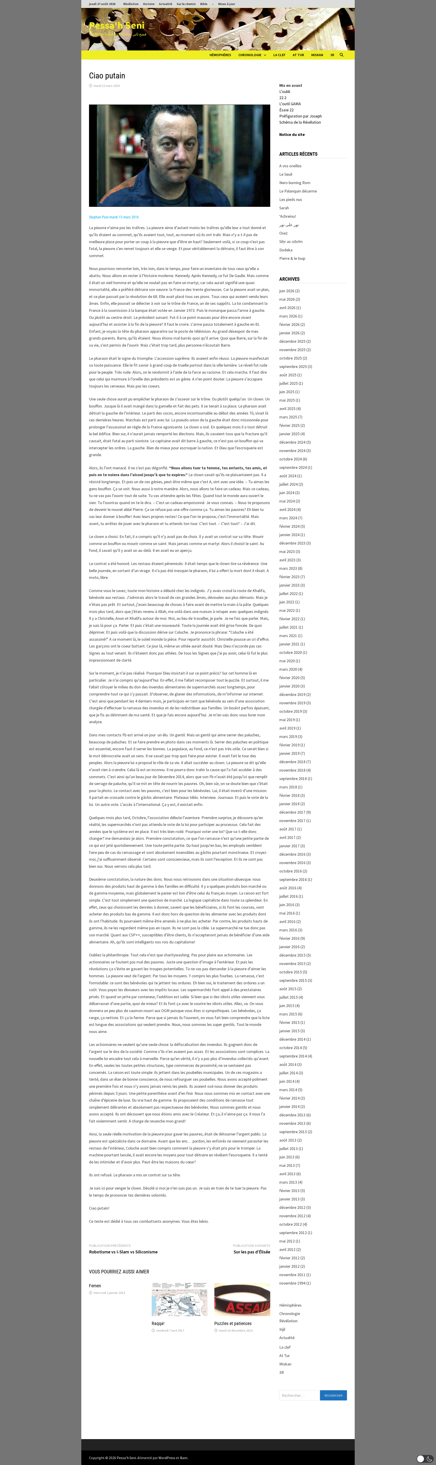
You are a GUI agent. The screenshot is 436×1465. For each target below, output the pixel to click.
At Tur (298, 54)
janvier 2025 (289, 433)
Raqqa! (158, 1323)
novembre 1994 (292, 1283)
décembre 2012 (292, 1207)
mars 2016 (288, 929)
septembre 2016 (293, 879)
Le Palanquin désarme (298, 191)
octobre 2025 (290, 358)
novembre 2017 (292, 820)
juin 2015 (286, 1005)
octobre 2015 (290, 972)
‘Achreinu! (287, 216)
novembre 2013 (292, 1123)
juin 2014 (286, 1081)
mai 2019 (287, 719)
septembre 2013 (293, 1131)
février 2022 (289, 618)
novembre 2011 (292, 1274)
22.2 (282, 97)
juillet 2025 (288, 383)
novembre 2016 (292, 862)
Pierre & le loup (292, 258)
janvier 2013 (289, 1199)
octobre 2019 (290, 711)
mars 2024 (288, 517)
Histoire (148, 4)
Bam (183, 1457)
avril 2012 (287, 1249)
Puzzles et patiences (233, 1323)
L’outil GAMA (290, 103)
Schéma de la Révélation (300, 122)
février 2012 (289, 1257)
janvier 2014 (289, 1106)
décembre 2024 (292, 442)
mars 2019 (288, 736)
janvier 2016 (289, 946)
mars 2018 (288, 787)
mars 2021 (288, 635)
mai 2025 (287, 400)
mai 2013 (287, 1165)
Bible (203, 4)
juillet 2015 (288, 997)
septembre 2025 (293, 366)
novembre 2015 (292, 963)
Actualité (165, 4)
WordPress (167, 1457)
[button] (425, 1459)
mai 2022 (287, 610)
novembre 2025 (292, 349)
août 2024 (287, 475)
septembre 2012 (293, 1232)
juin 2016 (286, 904)
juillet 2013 (288, 1148)
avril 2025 (287, 408)
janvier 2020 (289, 686)
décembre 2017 (292, 812)
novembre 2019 (292, 702)
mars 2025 (288, 417)
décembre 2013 (292, 1115)
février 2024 (289, 526)
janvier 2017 (289, 845)
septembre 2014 (293, 1056)
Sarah (284, 207)
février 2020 (289, 677)
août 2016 (287, 887)
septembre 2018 (293, 778)
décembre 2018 (292, 761)
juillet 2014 (288, 1072)
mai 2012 (287, 1241)
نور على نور (289, 224)
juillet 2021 (288, 627)
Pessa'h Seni (116, 25)
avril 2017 (287, 837)
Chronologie (249, 54)
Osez (283, 233)
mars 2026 (288, 316)
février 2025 (289, 425)
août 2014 (287, 1064)
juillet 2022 (288, 593)
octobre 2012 (290, 1224)
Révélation (131, 4)
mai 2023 (287, 551)
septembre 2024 (293, 467)
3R (332, 54)
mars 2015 (288, 1014)
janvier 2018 (289, 803)
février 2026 (289, 324)
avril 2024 (287, 509)
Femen (95, 1285)
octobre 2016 (290, 871)
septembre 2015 (293, 980)
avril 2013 (287, 1173)
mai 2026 (287, 299)
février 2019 (289, 745)
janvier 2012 (289, 1266)
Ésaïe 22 (286, 109)
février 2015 (289, 1022)
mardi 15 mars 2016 (124, 217)
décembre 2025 (292, 341)
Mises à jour (226, 4)
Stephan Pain (99, 217)
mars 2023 (288, 568)
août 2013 (287, 1140)
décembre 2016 (292, 854)
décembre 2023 (292, 543)
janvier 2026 (289, 332)
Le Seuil (285, 174)
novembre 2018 (292, 770)
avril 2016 (287, 921)
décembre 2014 (292, 1039)
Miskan (317, 54)
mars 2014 (288, 1089)
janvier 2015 (289, 1030)
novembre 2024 (292, 450)
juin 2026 (286, 290)
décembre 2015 (292, 955)
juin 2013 (286, 1157)
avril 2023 (287, 559)
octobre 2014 (290, 1047)
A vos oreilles (290, 165)
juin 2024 (286, 492)
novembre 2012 (292, 1215)
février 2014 (289, 1098)
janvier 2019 (289, 753)
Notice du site (292, 134)
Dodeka (285, 249)
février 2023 (289, 576)
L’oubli (284, 91)
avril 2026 (287, 307)
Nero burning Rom (294, 182)
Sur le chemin (186, 4)
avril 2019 (287, 728)
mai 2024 (287, 501)
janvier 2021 (289, 644)
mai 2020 (287, 660)
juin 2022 (286, 602)
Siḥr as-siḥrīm (291, 241)
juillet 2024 (288, 484)
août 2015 (287, 988)
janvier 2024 (289, 534)
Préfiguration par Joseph (300, 116)
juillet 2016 (288, 896)
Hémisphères (220, 54)
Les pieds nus (290, 199)
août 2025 (287, 375)
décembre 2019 (292, 694)
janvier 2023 (289, 585)
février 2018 (289, 795)
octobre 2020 (290, 652)
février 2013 (289, 1190)
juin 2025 (286, 391)
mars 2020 (288, 669)
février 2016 (289, 938)
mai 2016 (287, 913)
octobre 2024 (290, 459)
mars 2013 (288, 1182)
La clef (279, 54)
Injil (282, 1329)
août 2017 (287, 829)
